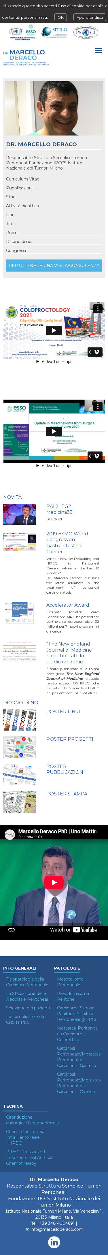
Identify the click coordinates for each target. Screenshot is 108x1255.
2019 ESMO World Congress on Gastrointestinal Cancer (67, 542)
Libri (10, 214)
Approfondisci (90, 17)
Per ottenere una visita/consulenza (54, 265)
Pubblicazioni (19, 188)
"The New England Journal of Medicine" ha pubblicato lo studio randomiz (70, 653)
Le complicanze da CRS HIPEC (25, 1019)
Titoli (10, 223)
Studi (11, 197)
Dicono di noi (19, 241)
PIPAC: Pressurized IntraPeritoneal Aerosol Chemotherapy (29, 1157)
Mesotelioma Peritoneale (70, 981)
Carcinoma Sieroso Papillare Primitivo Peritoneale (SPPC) (76, 1013)
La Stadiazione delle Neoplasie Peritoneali (27, 996)
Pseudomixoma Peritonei (73, 996)
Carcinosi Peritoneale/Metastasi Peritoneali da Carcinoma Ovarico (79, 1083)
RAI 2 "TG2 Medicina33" (60, 509)
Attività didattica (22, 205)
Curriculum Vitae (22, 179)
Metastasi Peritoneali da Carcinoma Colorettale (78, 1034)
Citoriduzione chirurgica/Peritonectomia (29, 1120)
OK (61, 17)
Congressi (16, 250)
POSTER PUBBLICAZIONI (65, 769)
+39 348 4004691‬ (57, 1223)
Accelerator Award (67, 605)
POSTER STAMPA (66, 794)
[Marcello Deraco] (26, 57)
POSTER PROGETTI (69, 739)
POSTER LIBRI (63, 711)
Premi (12, 232)
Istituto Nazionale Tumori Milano (38, 1211)
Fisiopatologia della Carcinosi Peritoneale (27, 981)
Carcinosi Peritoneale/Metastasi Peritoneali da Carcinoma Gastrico (79, 1057)
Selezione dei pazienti (28, 1008)
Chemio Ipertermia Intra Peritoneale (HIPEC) (25, 1137)
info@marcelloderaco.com (57, 1229)
